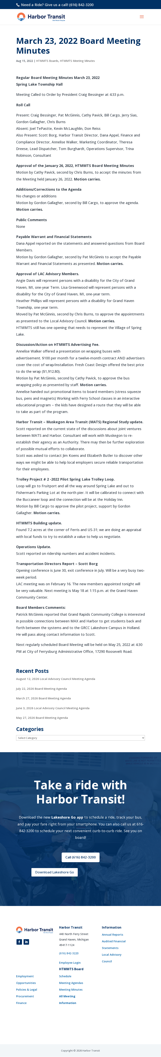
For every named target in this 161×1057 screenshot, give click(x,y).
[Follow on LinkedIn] (26, 942)
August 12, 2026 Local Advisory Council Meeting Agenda (55, 679)
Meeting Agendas (71, 983)
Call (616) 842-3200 (80, 857)
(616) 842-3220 (69, 953)
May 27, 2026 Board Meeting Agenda (42, 718)
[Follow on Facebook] (19, 942)
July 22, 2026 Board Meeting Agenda (41, 689)
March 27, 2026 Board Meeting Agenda (43, 698)
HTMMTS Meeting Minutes (77, 61)
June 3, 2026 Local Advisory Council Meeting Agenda (53, 708)
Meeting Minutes (70, 989)
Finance (21, 1003)
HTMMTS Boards (47, 61)
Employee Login (70, 962)
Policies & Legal (26, 989)
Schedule (65, 976)
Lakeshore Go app (67, 817)
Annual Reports (112, 934)
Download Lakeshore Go (54, 872)
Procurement (25, 996)
